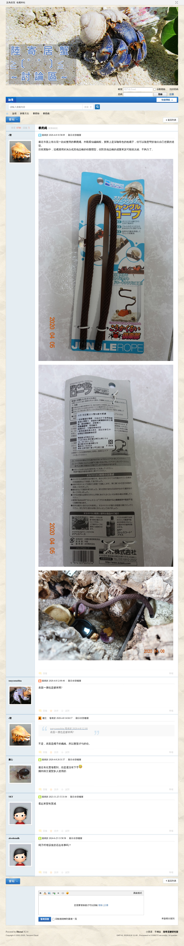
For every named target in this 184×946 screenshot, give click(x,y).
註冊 (172, 94)
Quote (58, 893)
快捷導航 (166, 100)
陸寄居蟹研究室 (170, 932)
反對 (67, 711)
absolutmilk (14, 838)
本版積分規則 (168, 918)
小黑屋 (149, 932)
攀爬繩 (46, 113)
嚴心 (11, 759)
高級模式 (137, 893)
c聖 (10, 135)
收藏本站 (21, 2)
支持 (56, 711)
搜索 (86, 107)
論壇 (10, 99)
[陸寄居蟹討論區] (92, 84)
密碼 (120, 94)
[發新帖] (13, 119)
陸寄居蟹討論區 (7, 113)
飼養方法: (24, 113)
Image (49, 893)
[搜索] (96, 107)
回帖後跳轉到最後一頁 (66, 919)
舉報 (171, 673)
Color (45, 893)
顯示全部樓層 (74, 135)
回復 (45, 673)
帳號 (120, 89)
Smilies (67, 893)
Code (63, 893)
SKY (11, 797)
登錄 (100, 905)
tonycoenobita (15, 681)
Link (54, 893)
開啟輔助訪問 (173, 2)
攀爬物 (36, 113)
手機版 (158, 932)
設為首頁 (10, 2)
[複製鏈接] (53, 128)
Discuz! (20, 932)
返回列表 (172, 120)
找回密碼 (174, 89)
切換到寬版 (176, 2)
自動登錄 (161, 89)
